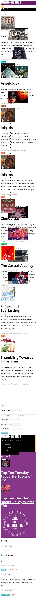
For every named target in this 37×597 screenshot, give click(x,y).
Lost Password (11, 569)
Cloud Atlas (10, 218)
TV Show (15, 172)
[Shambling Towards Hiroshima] (8, 351)
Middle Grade (16, 178)
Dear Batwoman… (16, 105)
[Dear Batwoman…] (18, 102)
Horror (14, 147)
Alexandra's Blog (17, 21)
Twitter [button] (11, 565)
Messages (11, 331)
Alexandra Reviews (18, 120)
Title (13, 154)
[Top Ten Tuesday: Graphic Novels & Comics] (18, 283)
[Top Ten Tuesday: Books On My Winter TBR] (18, 239)
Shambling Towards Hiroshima (17, 359)
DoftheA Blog (16, 27)
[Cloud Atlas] (8, 212)
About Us (8, 448)
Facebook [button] (5, 565)
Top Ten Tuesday (17, 205)
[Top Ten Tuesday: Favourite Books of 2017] (5, 466)
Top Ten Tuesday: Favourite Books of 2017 (16, 476)
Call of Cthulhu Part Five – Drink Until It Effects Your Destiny (20, 83)
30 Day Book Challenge (19, 199)
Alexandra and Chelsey (9, 59)
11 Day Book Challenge (19, 196)
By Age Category (13, 175)
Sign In (13, 595)
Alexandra (4, 103)
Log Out (11, 337)
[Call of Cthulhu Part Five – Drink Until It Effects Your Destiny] (18, 77)
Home (6, 12)
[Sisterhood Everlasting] (8, 300)
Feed (5, 36)
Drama (14, 144)
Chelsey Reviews (17, 123)
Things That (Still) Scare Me (21, 61)
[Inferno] (8, 121)
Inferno (7, 127)
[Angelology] (8, 77)
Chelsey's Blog (17, 24)
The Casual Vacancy (17, 265)
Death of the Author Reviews (21, 117)
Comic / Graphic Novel (19, 166)
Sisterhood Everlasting (10, 308)
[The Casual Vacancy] (8, 259)
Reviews (7, 445)
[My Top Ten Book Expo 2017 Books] (18, 261)
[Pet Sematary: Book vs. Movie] (18, 40)
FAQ (6, 451)
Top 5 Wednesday (17, 202)
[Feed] (8, 30)
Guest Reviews (17, 126)
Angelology (10, 83)
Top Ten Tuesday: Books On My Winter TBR (17, 502)
